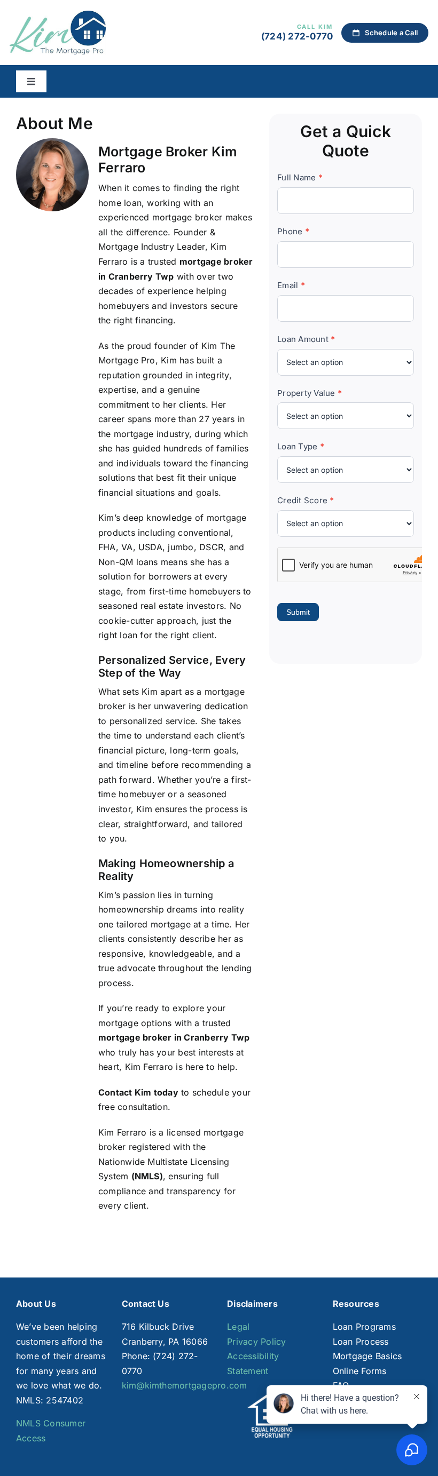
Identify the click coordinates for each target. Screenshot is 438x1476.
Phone (293, 231)
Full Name (300, 177)
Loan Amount (306, 339)
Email (291, 285)
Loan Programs (364, 1326)
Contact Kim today (138, 1092)
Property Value (309, 393)
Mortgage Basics (367, 1356)
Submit (298, 612)
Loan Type (300, 446)
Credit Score (305, 500)
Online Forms (360, 1371)
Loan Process (361, 1341)
